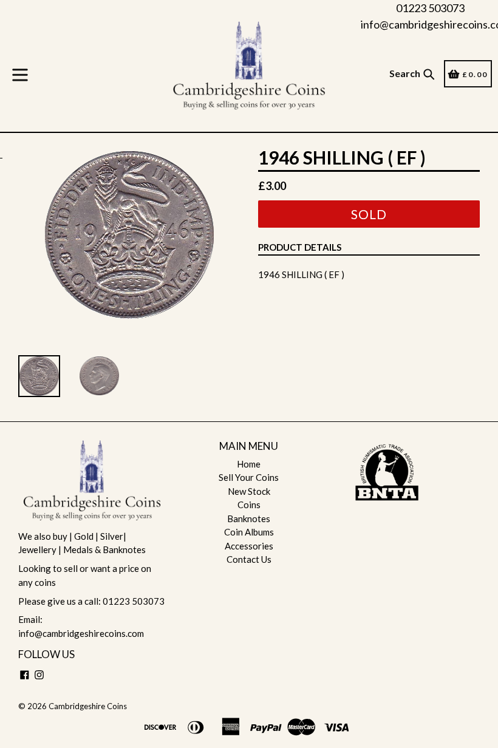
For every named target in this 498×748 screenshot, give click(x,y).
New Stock (249, 491)
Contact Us (249, 559)
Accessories (249, 545)
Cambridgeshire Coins (88, 706)
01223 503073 (430, 8)
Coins (249, 504)
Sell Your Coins (249, 477)
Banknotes (248, 518)
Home (249, 463)
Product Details (299, 247)
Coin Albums (249, 531)
